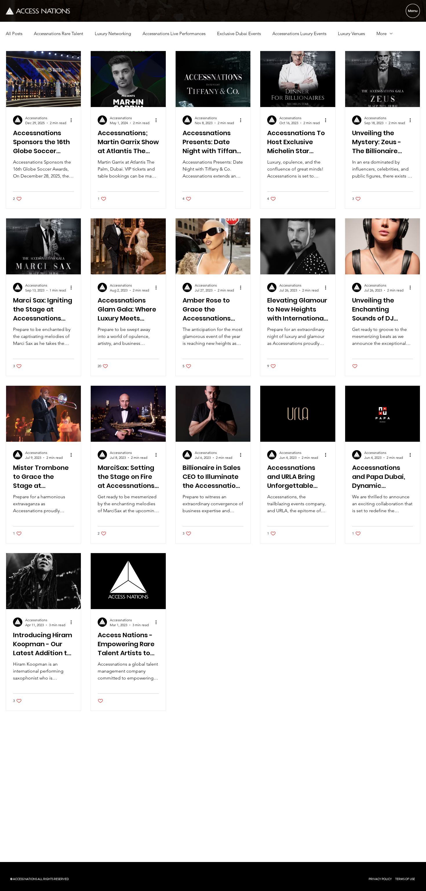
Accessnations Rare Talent (58, 33)
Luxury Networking (113, 33)
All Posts (14, 33)
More (381, 33)
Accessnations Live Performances (174, 33)
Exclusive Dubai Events (239, 33)
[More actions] (73, 120)
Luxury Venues (351, 33)
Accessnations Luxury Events (299, 33)
